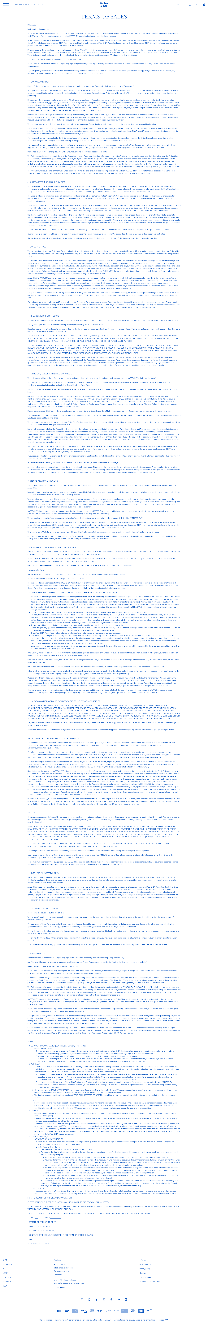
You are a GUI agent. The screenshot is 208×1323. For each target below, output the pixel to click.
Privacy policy (145, 1269)
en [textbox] (184, 5)
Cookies (143, 1273)
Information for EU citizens (110, 52)
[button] (6, 4)
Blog (33, 5)
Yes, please (61, 1287)
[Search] (190, 4)
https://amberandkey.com (159, 40)
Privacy (167, 50)
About (40, 5)
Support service (63, 1271)
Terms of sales (145, 1277)
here (110, 1165)
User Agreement (77, 52)
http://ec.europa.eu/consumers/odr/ (70, 1054)
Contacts (7, 1277)
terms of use (150, 1320)
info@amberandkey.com (63, 1268)
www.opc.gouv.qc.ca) (44, 1116)
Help (5, 1286)
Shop (15, 5)
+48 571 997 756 (60, 1264)
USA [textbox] (177, 5)
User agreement (146, 1264)
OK (166, 1320)
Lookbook (24, 5)
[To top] (196, 1315)
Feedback (7, 1282)
